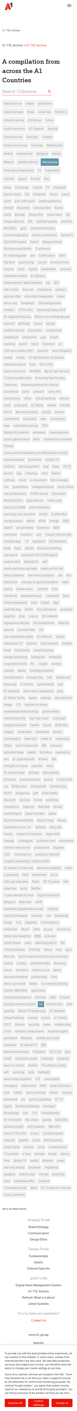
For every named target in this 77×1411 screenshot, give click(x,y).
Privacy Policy (16, 17)
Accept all (62, 1403)
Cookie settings (38, 1402)
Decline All (15, 1403)
